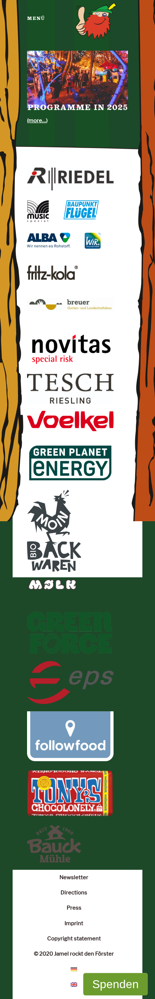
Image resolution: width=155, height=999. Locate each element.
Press (74, 907)
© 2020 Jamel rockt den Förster (74, 953)
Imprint (74, 923)
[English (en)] (74, 984)
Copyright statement (74, 938)
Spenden (115, 984)
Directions (74, 892)
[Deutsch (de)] (74, 968)
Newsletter (73, 877)
